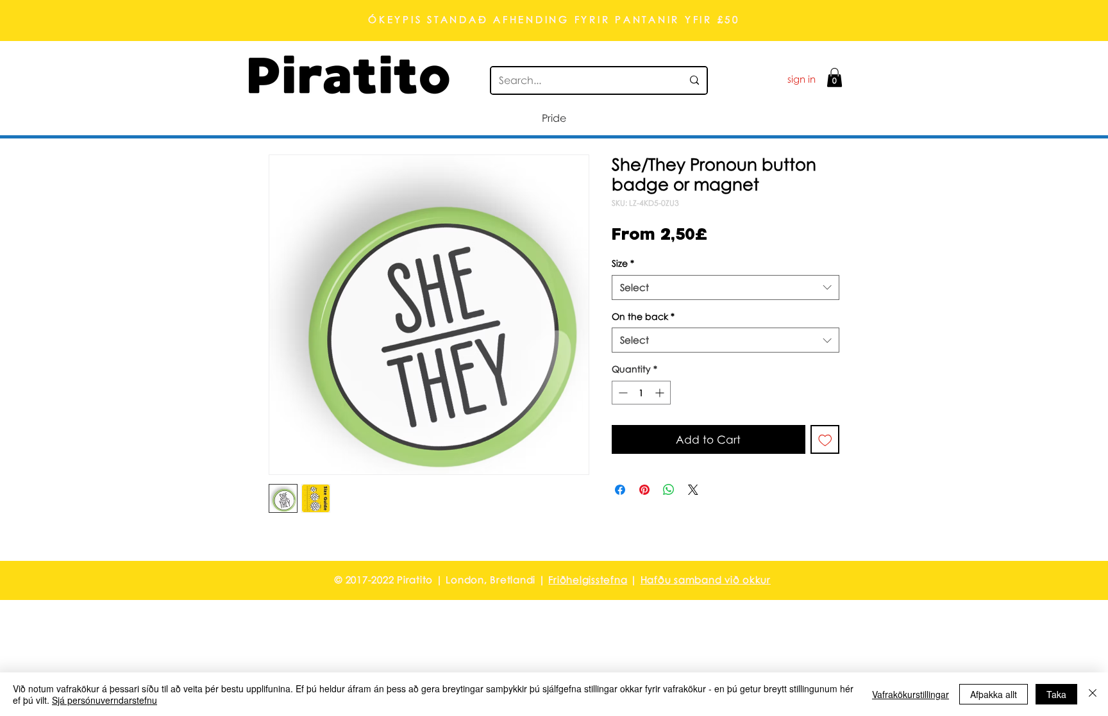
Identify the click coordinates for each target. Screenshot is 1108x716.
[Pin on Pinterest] (644, 489)
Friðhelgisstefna (587, 579)
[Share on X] (693, 489)
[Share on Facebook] (620, 489)
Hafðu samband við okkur (706, 579)
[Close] (1092, 694)
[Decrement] (622, 392)
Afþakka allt (993, 694)
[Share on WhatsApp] (668, 489)
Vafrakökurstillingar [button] (910, 694)
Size (623, 263)
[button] (835, 77)
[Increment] (661, 392)
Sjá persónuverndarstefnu (104, 700)
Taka (1056, 694)
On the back (643, 316)
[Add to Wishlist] (825, 439)
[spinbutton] (641, 392)
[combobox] (725, 287)
